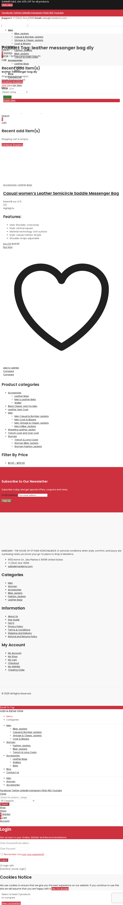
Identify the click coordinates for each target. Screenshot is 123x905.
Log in (4, 860)
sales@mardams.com (20, 566)
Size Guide (14, 619)
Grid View (7, 85)
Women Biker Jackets (26, 443)
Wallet (17, 402)
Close (20, 710)
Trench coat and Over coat (23, 433)
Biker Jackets (15, 593)
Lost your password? (33, 854)
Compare (8, 371)
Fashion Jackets (17, 596)
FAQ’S (11, 623)
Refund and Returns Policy (22, 636)
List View (17, 85)
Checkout (13, 663)
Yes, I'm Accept (60, 888)
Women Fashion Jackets (28, 446)
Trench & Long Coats (26, 439)
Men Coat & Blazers (25, 419)
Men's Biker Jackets (25, 426)
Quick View (9, 100)
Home (5, 56)
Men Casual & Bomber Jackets (31, 416)
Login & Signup (8, 710)
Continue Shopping (12, 82)
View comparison (11, 903)
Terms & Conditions (19, 629)
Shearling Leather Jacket (22, 429)
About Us (13, 616)
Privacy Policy (15, 626)
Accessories (9, 185)
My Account (14, 653)
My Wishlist (14, 666)
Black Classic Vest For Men (22, 406)
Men (10, 412)
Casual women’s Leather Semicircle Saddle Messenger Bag (61, 193)
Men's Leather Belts (25, 399)
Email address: (10, 495)
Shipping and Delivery (20, 633)
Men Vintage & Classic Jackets (31, 423)
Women (12, 436)
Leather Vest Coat (18, 409)
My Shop (12, 656)
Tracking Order (16, 669)
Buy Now (7, 247)
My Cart (12, 659)
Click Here (7, 5)
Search (4, 804)
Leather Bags (25, 185)
